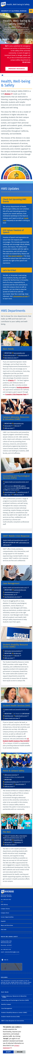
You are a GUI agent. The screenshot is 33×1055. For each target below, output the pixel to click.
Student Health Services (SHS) (10, 1016)
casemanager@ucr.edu (20, 590)
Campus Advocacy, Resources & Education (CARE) (13, 997)
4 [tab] (14, 43)
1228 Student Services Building (12, 651)
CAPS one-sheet (18, 494)
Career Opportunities (7, 917)
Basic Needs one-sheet (10, 357)
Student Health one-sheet (11, 718)
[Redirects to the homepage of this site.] (2, 75)
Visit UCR (3, 929)
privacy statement (11, 1047)
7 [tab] (22, 43)
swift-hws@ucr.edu (24, 542)
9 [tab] (27, 43)
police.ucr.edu (8, 784)
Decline (20, 1052)
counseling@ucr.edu (9, 492)
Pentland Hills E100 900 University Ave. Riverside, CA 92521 (6, 943)
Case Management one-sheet (12, 597)
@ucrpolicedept (19, 784)
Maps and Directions (7, 925)
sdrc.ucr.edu (7, 655)
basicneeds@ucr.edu (19, 353)
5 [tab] (16, 43)
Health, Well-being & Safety (18, 4)
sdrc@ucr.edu (17, 653)
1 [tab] (5, 43)
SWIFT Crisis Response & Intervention (12, 1020)
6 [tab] (19, 43)
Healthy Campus (6, 1004)
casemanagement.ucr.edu (11, 592)
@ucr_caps (7, 494)
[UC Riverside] (4, 4)
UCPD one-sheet (8, 786)
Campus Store (5, 913)
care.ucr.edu (7, 425)
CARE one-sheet (8, 428)
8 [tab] (25, 43)
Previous (1, 28)
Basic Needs (5, 992)
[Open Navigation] (31, 11)
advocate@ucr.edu (19, 423)
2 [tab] (8, 43)
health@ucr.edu (8, 716)
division (7, 94)
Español (3, 921)
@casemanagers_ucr (10, 594)
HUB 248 (6, 835)
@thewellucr (17, 842)
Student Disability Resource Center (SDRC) (14, 1012)
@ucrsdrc (17, 655)
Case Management (6, 1008)
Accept (8, 1052)
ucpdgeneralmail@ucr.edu (11, 782)
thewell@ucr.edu (18, 840)
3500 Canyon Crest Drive (10, 775)
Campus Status (5, 908)
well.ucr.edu (7, 842)
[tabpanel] (16, 28)
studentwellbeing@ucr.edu (12, 952)
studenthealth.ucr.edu (21, 716)
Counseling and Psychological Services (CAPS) (15, 1000)
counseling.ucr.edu (22, 492)
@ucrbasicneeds (22, 355)
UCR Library (4, 904)
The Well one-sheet (9, 844)
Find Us (6, 959)
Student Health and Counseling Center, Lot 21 (15, 540)
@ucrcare (17, 425)
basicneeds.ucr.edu (16, 33)
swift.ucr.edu (6, 544)
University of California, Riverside (13, 11)
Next (32, 28)
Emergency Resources (16, 69)
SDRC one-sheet (8, 658)
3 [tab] (11, 43)
